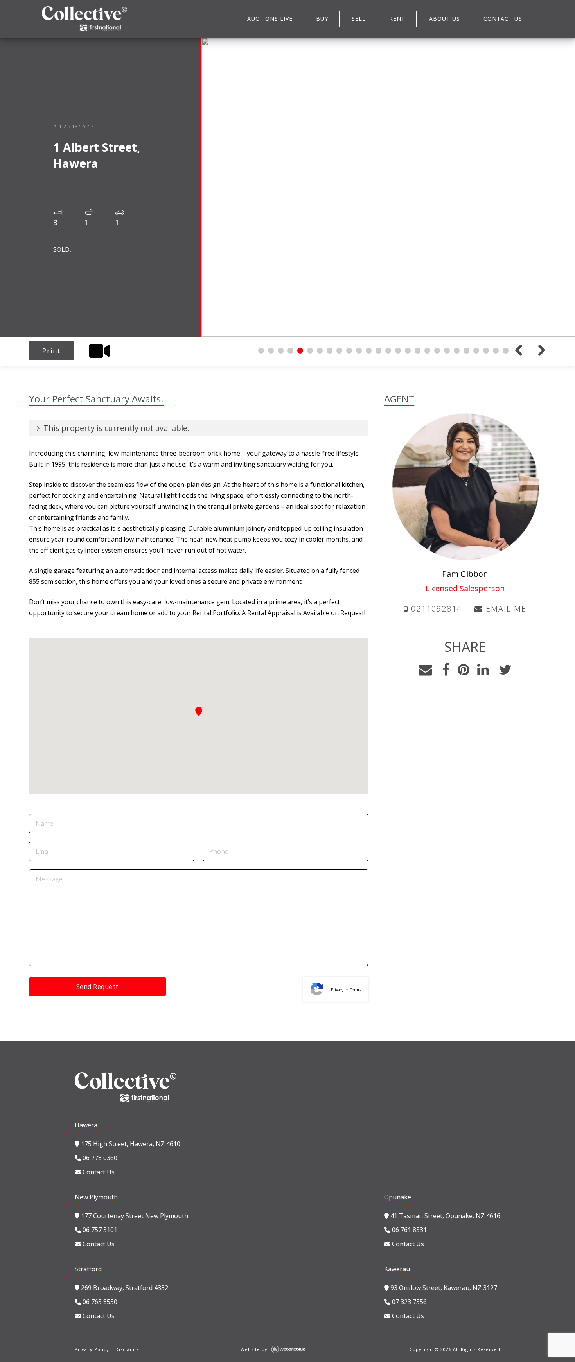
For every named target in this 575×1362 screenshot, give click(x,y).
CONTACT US (502, 18)
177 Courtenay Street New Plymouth (133, 1215)
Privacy (337, 989)
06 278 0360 (99, 1158)
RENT (397, 18)
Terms (355, 989)
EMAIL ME (504, 608)
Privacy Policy (92, 1349)
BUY (322, 18)
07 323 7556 (408, 1301)
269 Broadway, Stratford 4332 (123, 1287)
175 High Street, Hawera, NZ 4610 (129, 1143)
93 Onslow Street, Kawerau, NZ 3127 (443, 1287)
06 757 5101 (99, 1230)
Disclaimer (128, 1349)
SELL (359, 18)
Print (51, 350)
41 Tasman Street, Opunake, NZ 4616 (444, 1215)
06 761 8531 (408, 1230)
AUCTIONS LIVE (270, 18)
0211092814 (435, 608)
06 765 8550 (99, 1301)
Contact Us (98, 1172)
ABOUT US (444, 18)
